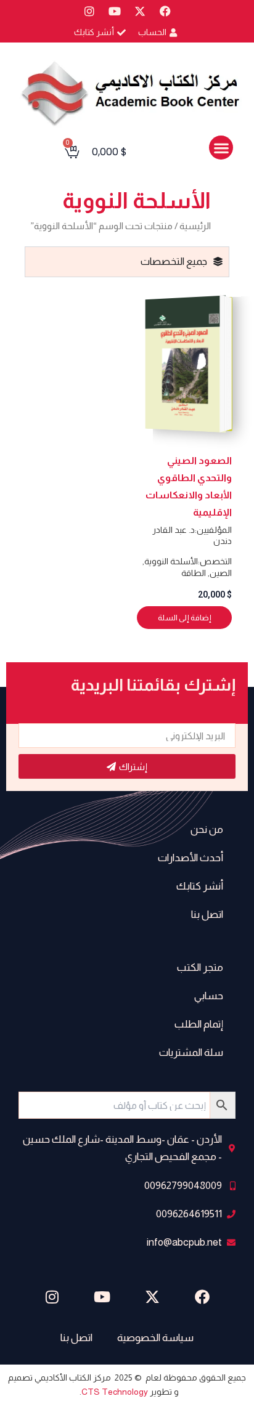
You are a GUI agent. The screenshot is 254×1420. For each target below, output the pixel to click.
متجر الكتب (200, 967)
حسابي (208, 996)
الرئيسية (195, 226)
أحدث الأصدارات (190, 858)
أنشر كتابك (199, 886)
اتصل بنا (207, 914)
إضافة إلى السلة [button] (184, 617)
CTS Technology (114, 1392)
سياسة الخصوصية (155, 1338)
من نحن (206, 829)
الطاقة (193, 573)
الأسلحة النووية (171, 561)
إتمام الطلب (198, 1024)
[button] (221, 148)
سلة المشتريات (191, 1052)
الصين (221, 573)
